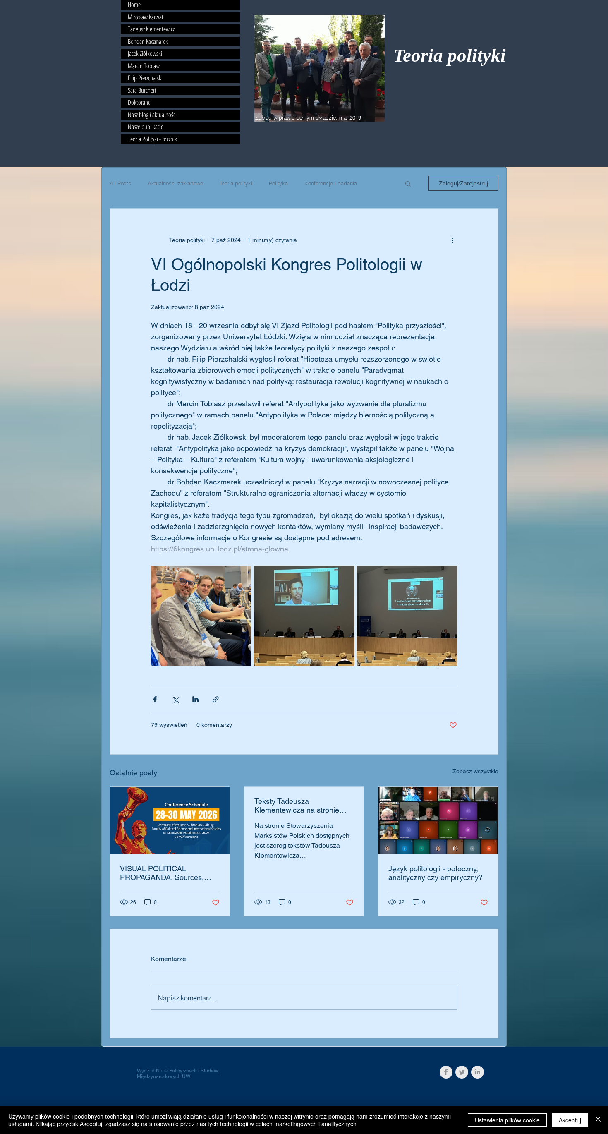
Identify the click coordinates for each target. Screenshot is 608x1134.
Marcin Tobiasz (144, 66)
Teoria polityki (449, 55)
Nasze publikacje (145, 127)
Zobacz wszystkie (475, 771)
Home (134, 5)
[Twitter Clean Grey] (461, 1072)
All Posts (120, 183)
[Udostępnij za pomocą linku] (216, 699)
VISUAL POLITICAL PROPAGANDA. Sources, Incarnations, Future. (162, 873)
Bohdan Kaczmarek (148, 42)
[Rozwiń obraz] (201, 616)
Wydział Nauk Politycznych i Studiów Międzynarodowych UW (178, 1073)
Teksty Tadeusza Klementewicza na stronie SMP (296, 805)
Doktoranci (139, 102)
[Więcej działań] (452, 240)
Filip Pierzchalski (145, 78)
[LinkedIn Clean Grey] (477, 1072)
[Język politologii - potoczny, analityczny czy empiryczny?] (438, 820)
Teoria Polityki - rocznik (152, 139)
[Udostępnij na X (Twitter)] (175, 699)
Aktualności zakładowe (175, 183)
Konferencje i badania (330, 183)
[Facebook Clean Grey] (446, 1072)
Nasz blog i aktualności (152, 115)
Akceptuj (570, 1120)
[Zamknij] (598, 1119)
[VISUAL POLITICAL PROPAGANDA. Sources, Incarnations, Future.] (170, 820)
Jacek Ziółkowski (145, 54)
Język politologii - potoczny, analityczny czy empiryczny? (435, 873)
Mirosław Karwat (145, 17)
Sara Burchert (142, 90)
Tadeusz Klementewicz (151, 29)
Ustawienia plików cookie (507, 1120)
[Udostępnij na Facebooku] (155, 699)
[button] (408, 183)
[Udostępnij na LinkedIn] (195, 699)
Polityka (278, 183)
